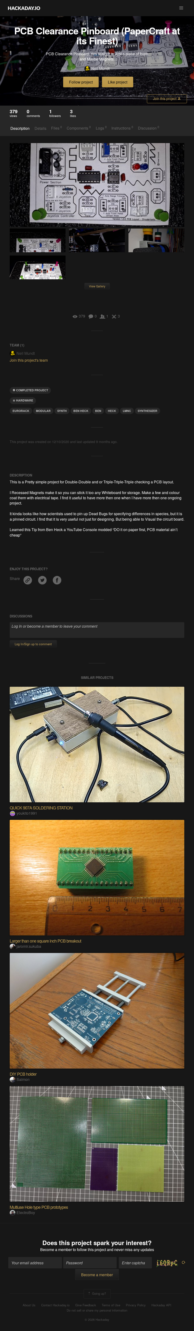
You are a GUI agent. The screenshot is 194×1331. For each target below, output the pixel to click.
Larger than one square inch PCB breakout (45, 941)
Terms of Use (111, 1305)
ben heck (80, 411)
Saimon (23, 1079)
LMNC (127, 411)
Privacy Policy (136, 1305)
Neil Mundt (100, 68)
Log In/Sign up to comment (33, 644)
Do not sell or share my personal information (97, 1310)
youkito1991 (27, 813)
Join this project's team (29, 360)
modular (43, 411)
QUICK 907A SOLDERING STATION (41, 807)
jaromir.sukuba (29, 946)
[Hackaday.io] (24, 8)
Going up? (98, 1293)
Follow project (81, 82)
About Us (29, 1305)
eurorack (21, 411)
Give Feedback (85, 1305)
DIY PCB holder (23, 1074)
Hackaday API (161, 1305)
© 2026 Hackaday (97, 1319)
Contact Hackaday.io (55, 1305)
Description (20, 128)
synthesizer (147, 411)
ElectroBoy (26, 1212)
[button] (181, 8)
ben (98, 411)
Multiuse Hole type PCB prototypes (39, 1207)
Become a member (56, 1249)
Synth (62, 411)
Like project (117, 82)
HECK (112, 411)
